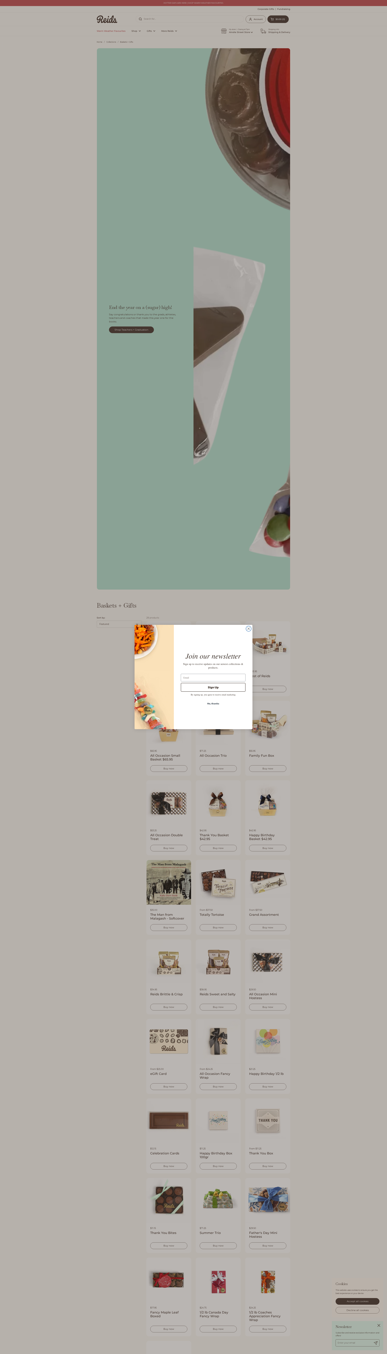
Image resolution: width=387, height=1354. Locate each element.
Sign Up (213, 687)
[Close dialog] (248, 628)
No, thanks (213, 703)
